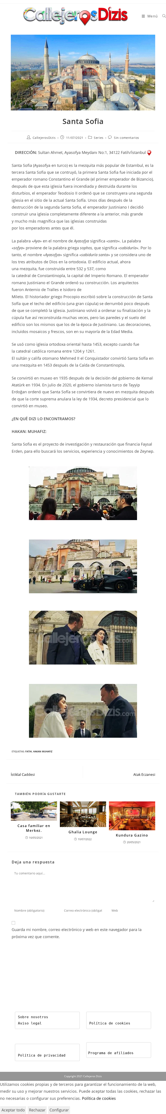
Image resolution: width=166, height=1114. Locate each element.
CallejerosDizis (44, 138)
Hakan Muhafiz (42, 751)
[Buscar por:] (162, 16)
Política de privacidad (41, 1055)
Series (99, 138)
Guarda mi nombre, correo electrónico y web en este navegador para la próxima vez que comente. (77, 933)
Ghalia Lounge (83, 832)
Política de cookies (109, 1023)
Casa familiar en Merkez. (34, 828)
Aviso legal (30, 1023)
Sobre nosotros (33, 1017)
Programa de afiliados (111, 1053)
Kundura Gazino (132, 835)
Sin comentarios (126, 138)
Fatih (28, 751)
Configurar (59, 1109)
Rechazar (37, 1109)
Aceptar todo (13, 1109)
